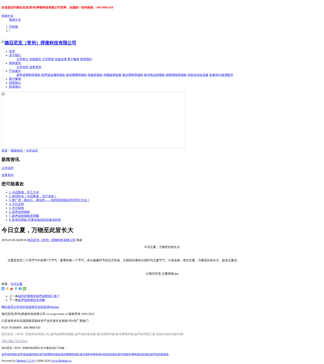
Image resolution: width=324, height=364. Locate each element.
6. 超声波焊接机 (19, 211)
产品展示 (15, 71)
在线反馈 (61, 59)
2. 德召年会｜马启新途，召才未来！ (33, 196)
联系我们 (86, 59)
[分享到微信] (24, 288)
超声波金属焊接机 (53, 74)
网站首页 (8, 307)
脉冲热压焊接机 (154, 74)
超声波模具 (124, 354)
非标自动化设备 (198, 74)
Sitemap (54, 307)
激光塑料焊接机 (132, 74)
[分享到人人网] (20, 288)
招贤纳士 (15, 82)
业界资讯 (35, 67)
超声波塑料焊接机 (28, 74)
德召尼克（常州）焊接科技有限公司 (51, 240)
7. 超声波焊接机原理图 (24, 215)
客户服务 (74, 59)
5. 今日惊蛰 (16, 208)
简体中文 (8, 15)
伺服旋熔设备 (113, 74)
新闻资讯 (15, 63)
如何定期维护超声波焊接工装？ (39, 296)
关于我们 (15, 55)
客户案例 (15, 78)
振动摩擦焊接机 (76, 74)
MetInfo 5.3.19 (25, 360)
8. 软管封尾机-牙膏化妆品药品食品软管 (35, 219)
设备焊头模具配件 (221, 74)
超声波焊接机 (9, 354)
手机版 (13, 26)
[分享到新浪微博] (11, 288)
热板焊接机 (95, 74)
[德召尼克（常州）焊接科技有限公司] (39, 42)
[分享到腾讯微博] (16, 288)
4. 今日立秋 (16, 204)
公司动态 (22, 67)
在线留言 (35, 59)
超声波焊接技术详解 (31, 300)
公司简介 (22, 59)
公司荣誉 (48, 59)
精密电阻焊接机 (176, 74)
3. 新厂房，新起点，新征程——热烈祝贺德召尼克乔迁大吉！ (49, 200)
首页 (12, 51)
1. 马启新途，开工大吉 (24, 192)
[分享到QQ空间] (7, 288)
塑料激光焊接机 (140, 354)
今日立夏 (16, 283)
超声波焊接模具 (159, 354)
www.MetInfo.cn (61, 360)
